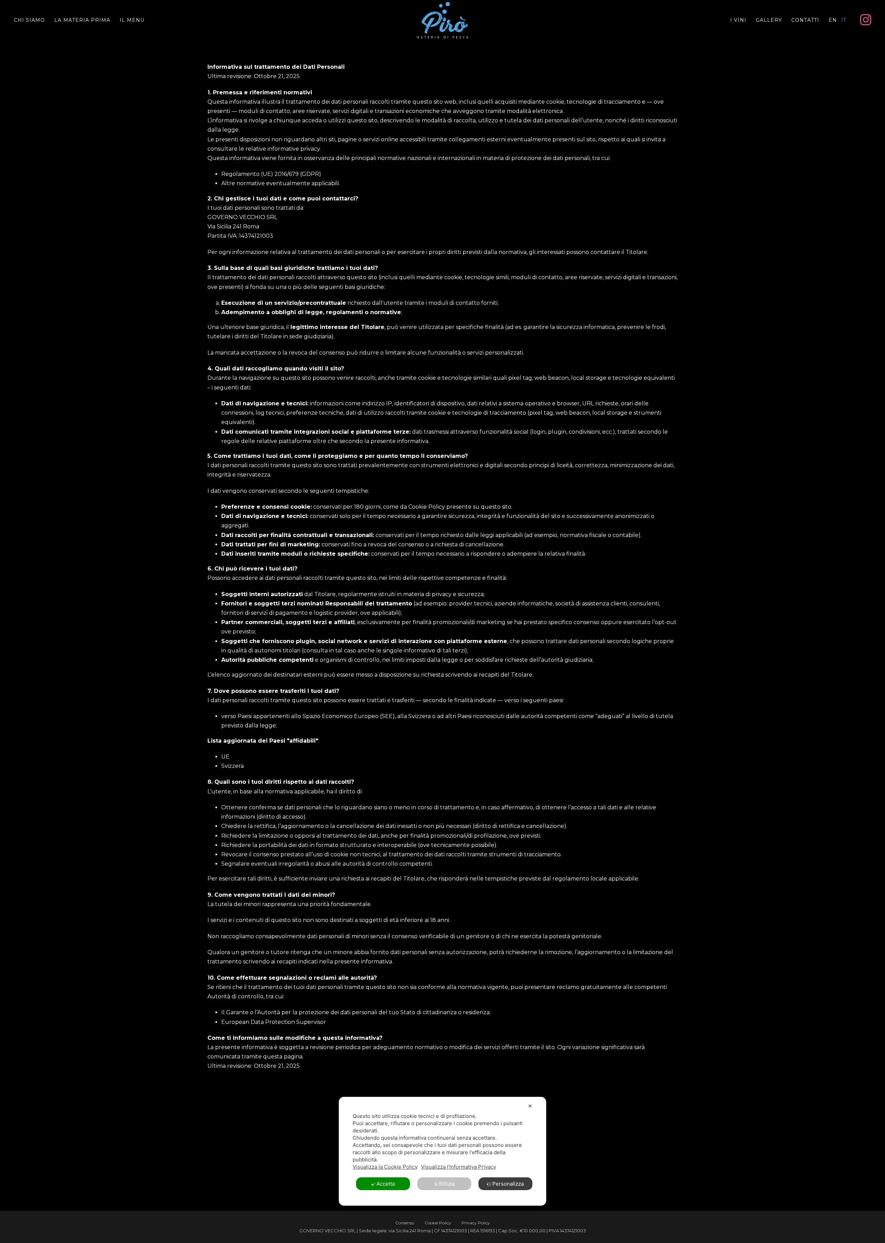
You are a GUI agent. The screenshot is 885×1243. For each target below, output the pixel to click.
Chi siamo (29, 20)
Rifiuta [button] (447, 1183)
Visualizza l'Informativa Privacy (458, 1167)
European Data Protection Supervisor (273, 1022)
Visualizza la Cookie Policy (385, 1167)
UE (225, 756)
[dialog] (442, 1151)
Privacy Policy (476, 1222)
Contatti (805, 20)
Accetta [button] (385, 1183)
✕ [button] (530, 1106)
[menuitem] (833, 20)
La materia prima (82, 20)
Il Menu (132, 20)
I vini (738, 20)
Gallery (769, 20)
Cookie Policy (438, 1222)
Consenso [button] (404, 1222)
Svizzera (232, 766)
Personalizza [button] (508, 1183)
